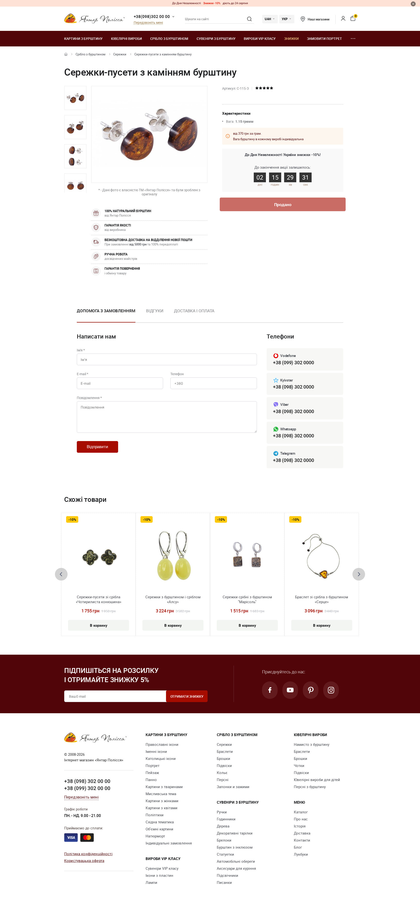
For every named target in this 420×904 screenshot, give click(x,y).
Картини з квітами (161, 807)
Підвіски (224, 765)
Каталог (301, 811)
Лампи (151, 882)
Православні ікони (162, 744)
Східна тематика (160, 821)
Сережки (119, 54)
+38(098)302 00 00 (152, 16)
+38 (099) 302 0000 (293, 362)
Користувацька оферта (84, 860)
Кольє (222, 772)
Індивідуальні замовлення (169, 843)
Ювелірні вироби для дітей (317, 779)
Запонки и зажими (233, 786)
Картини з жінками (162, 800)
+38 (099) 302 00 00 (87, 788)
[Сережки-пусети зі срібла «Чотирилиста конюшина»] (98, 557)
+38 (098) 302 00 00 (87, 781)
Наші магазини (318, 19)
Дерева (223, 826)
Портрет (152, 765)
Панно (151, 779)
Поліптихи (155, 814)
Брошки (223, 758)
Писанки (224, 882)
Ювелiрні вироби (126, 38)
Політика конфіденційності (88, 853)
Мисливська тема (161, 793)
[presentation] (61, 574)
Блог (298, 847)
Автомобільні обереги (236, 861)
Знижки (291, 38)
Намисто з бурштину (311, 744)
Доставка (302, 833)
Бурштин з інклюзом (235, 847)
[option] (75, 98)
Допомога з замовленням (106, 310)
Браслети (225, 751)
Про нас (301, 819)
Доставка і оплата (194, 310)
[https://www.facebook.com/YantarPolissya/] (270, 690)
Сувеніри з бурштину (216, 38)
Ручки (222, 811)
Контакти (302, 840)
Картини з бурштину (83, 38)
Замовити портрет (324, 38)
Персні (222, 779)
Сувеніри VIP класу (162, 868)
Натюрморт (155, 836)
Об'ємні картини (159, 828)
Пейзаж (152, 772)
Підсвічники (227, 875)
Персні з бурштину (310, 786)
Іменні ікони (156, 751)
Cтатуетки (225, 854)
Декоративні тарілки (235, 833)
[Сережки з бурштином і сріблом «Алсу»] (173, 557)
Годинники (226, 819)
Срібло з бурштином (169, 38)
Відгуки (154, 310)
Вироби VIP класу (260, 38)
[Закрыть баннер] (413, 3)
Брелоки (224, 840)
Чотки (299, 765)
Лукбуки (301, 854)
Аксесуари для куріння (236, 868)
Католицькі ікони (161, 758)
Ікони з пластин (159, 875)
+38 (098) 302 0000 (293, 386)
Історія (300, 826)
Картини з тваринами (164, 786)
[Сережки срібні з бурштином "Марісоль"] (247, 557)
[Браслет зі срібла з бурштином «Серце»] (321, 557)
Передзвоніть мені (148, 23)
